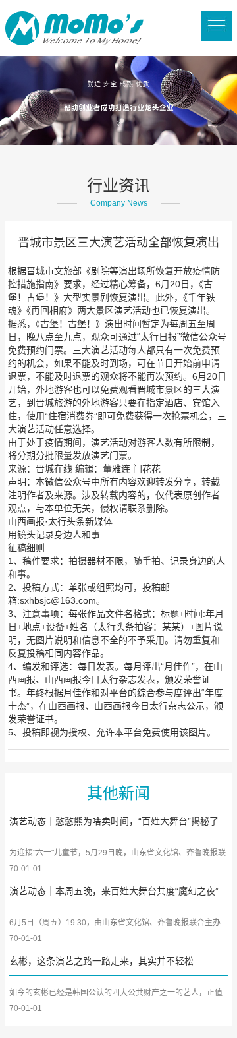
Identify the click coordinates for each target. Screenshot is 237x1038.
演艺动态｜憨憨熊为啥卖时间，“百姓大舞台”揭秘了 (114, 821)
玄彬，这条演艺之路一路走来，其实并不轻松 (101, 961)
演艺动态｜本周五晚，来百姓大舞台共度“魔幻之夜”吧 (114, 892)
